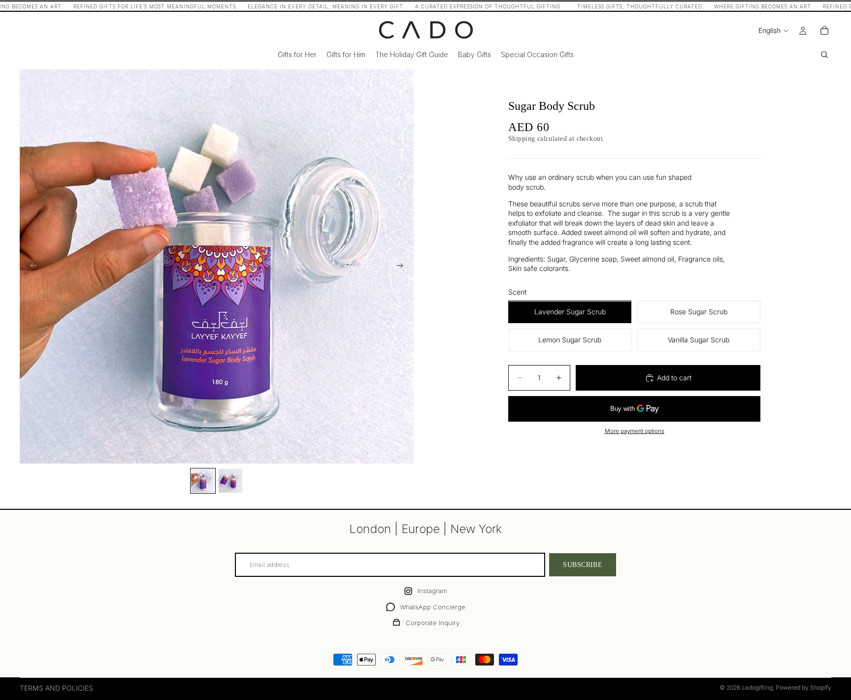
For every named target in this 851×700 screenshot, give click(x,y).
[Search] (824, 55)
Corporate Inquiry (432, 623)
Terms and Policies (56, 688)
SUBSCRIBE (582, 564)
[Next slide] (403, 266)
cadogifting (757, 687)
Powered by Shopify (803, 687)
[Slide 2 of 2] (230, 481)
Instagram (432, 591)
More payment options (634, 431)
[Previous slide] (30, 266)
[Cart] (824, 30)
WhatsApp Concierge (432, 607)
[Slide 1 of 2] (203, 481)
